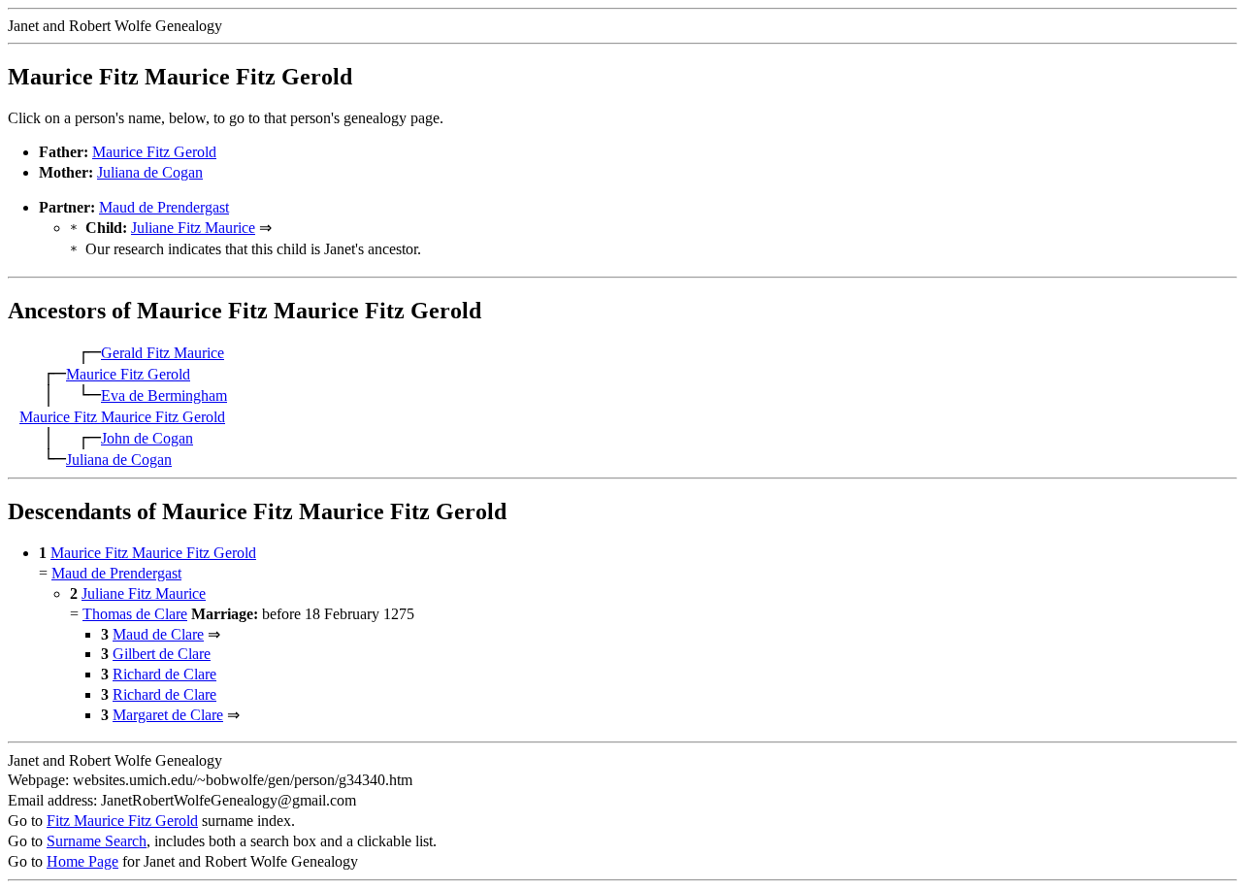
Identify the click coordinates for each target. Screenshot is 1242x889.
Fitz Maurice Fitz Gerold (122, 820)
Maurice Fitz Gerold (154, 152)
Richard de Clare (164, 674)
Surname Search (97, 841)
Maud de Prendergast (164, 207)
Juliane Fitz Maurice (193, 227)
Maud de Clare (158, 634)
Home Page (82, 861)
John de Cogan (147, 438)
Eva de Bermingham (164, 395)
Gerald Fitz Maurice (162, 353)
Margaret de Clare (168, 715)
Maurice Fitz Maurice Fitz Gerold (122, 417)
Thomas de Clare (134, 614)
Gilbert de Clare (162, 653)
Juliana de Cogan (150, 172)
